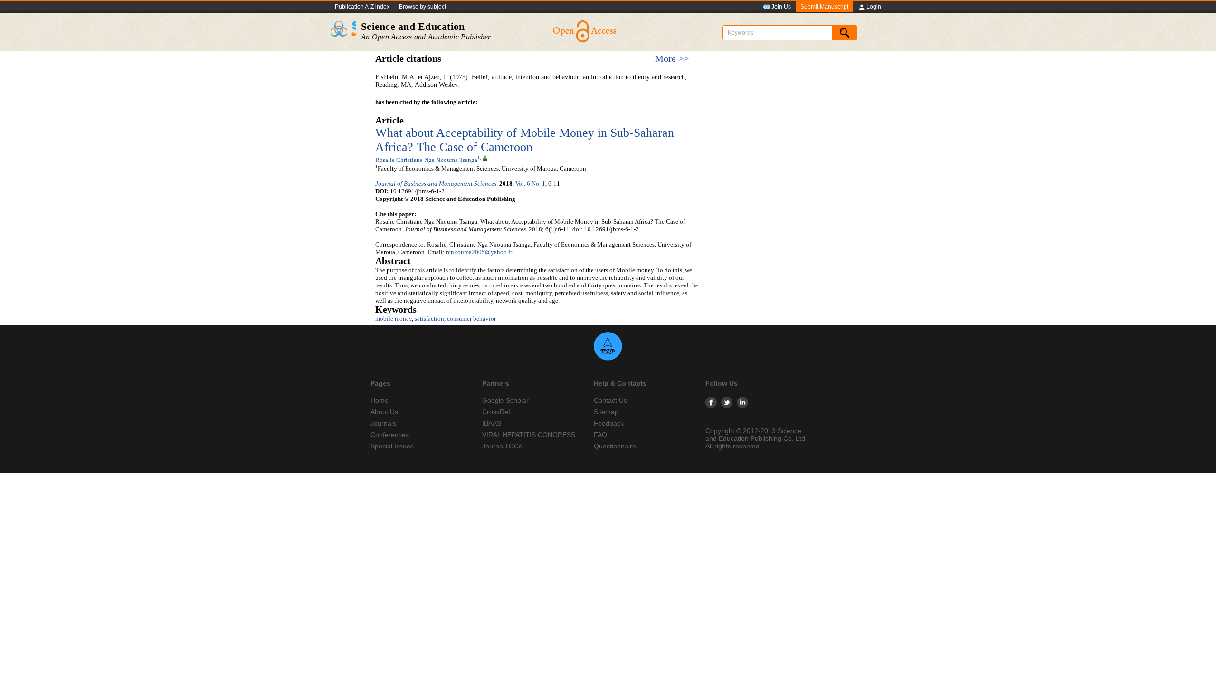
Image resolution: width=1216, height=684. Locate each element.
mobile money (393, 318)
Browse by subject (422, 6)
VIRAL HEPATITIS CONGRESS (528, 434)
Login (873, 6)
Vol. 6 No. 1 (530, 183)
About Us (384, 412)
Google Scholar (505, 400)
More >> (672, 59)
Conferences (389, 434)
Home (379, 400)
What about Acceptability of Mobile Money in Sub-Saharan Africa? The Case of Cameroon (524, 140)
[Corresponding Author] (485, 157)
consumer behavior (471, 318)
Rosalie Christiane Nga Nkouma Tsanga (426, 159)
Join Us (781, 6)
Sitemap (606, 412)
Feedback (609, 423)
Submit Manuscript (824, 6)
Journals (383, 423)
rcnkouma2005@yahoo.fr (479, 252)
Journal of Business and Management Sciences (435, 183)
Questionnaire (615, 446)
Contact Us (610, 400)
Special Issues (392, 446)
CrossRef (496, 412)
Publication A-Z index (362, 6)
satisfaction (429, 318)
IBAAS (491, 423)
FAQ (600, 434)
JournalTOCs (502, 446)
